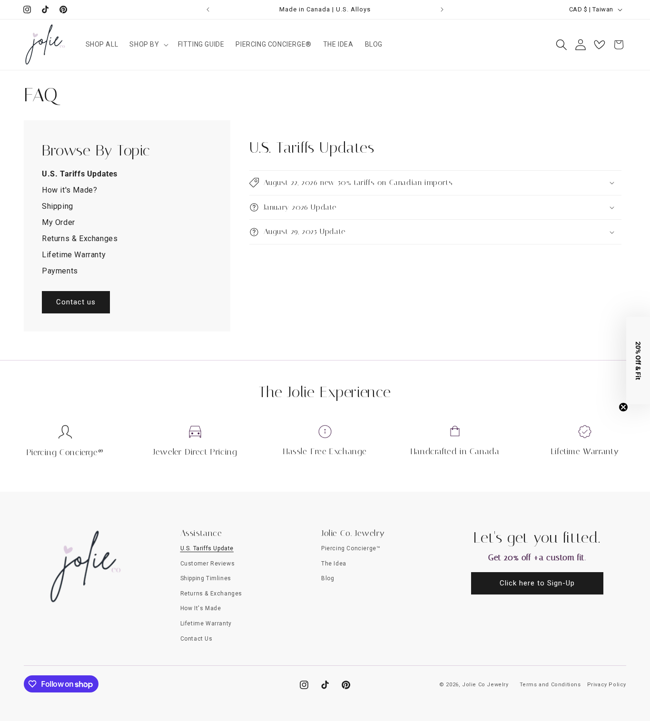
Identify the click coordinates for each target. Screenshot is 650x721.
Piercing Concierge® (65, 452)
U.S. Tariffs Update (207, 548)
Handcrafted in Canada (455, 451)
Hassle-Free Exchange (325, 451)
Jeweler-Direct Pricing (195, 452)
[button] (148, 44)
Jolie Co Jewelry (485, 685)
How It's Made (200, 608)
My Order (58, 222)
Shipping (57, 206)
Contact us (76, 302)
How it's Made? (69, 190)
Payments (60, 270)
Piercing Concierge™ (350, 548)
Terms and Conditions (550, 685)
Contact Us (196, 638)
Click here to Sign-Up (537, 583)
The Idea (333, 563)
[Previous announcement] (207, 9)
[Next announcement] (442, 9)
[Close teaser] (623, 407)
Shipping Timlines (205, 578)
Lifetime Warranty (74, 254)
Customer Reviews (207, 563)
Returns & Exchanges (80, 238)
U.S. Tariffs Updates (80, 173)
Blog (327, 578)
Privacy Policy (606, 685)
